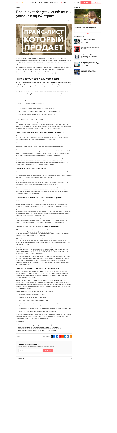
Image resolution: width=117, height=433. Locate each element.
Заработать (85, 2)
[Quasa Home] (19, 2)
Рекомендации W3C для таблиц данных (43, 249)
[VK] (68, 336)
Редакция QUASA (56, 20)
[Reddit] (62, 336)
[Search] (74, 2)
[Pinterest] (60, 336)
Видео (51, 2)
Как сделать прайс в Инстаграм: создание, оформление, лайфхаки (36, 325)
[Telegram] (65, 336)
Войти (96, 2)
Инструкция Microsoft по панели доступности (39, 231)
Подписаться (48, 350)
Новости (46, 2)
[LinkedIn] (57, 336)
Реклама (64, 2)
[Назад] (75, 17)
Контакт (56, 2)
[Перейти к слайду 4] (87, 33)
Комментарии (21, 358)
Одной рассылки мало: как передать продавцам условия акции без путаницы (39, 327)
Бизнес (40, 2)
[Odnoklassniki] (71, 336)
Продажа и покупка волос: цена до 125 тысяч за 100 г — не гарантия (37, 330)
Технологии (33, 2)
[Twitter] (52, 336)
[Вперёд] (100, 17)
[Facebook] (54, 336)
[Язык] (78, 2)
